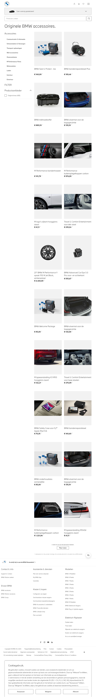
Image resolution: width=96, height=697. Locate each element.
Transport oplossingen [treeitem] (14, 48)
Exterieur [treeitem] (10, 79)
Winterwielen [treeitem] (11, 66)
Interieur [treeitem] (10, 75)
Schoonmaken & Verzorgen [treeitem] (16, 44)
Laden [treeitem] (9, 70)
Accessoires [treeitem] (10, 33)
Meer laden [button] (63, 548)
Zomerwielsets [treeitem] (12, 57)
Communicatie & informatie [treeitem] (16, 39)
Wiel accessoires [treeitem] (12, 53)
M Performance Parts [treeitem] (14, 62)
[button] (86, 11)
